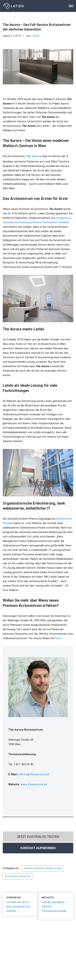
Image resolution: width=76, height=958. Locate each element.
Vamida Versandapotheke (22, 222)
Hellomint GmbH (55, 222)
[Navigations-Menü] (71, 6)
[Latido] (14, 6)
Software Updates (17, 876)
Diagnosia (63, 218)
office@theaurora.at (33, 774)
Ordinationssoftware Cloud (42, 868)
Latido (35, 35)
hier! (58, 638)
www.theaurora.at (34, 784)
